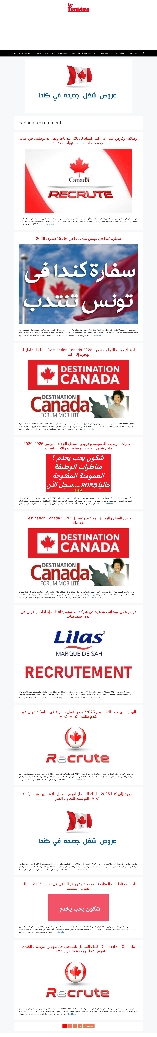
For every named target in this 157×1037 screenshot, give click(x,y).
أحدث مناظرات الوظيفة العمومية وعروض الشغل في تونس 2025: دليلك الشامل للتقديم (78, 886)
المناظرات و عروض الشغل (21, 53)
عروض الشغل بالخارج (59, 53)
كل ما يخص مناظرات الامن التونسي (83, 53)
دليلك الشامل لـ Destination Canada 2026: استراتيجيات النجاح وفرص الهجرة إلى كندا (78, 352)
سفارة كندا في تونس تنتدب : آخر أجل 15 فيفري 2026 (78, 238)
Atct (46, 53)
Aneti (39, 53)
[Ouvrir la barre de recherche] (143, 53)
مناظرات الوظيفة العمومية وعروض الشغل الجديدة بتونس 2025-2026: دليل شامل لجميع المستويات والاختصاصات (78, 445)
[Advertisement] (78, 32)
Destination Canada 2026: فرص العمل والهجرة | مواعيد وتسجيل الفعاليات (79, 520)
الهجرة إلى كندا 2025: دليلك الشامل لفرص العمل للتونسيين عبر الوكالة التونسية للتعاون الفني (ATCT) (78, 796)
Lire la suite (50, 224)
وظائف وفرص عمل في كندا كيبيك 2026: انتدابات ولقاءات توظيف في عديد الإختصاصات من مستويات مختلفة (78, 140)
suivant (88, 1026)
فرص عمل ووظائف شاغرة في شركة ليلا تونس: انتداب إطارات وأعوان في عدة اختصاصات (78, 613)
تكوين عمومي (103, 53)
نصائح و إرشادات (118, 53)
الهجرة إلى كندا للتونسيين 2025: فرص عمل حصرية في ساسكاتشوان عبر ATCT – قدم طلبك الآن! (78, 714)
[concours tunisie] (78, 7)
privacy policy (133, 53)
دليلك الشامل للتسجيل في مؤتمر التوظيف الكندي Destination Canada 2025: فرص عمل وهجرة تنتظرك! (78, 948)
